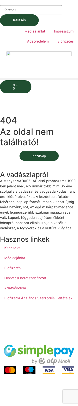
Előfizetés (65, 41)
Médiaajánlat (34, 31)
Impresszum (64, 31)
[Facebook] (5, 313)
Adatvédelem (38, 41)
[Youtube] (17, 313)
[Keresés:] (31, 9)
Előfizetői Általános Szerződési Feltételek (38, 298)
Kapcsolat (12, 248)
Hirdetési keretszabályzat (25, 278)
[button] (39, 79)
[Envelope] (29, 313)
